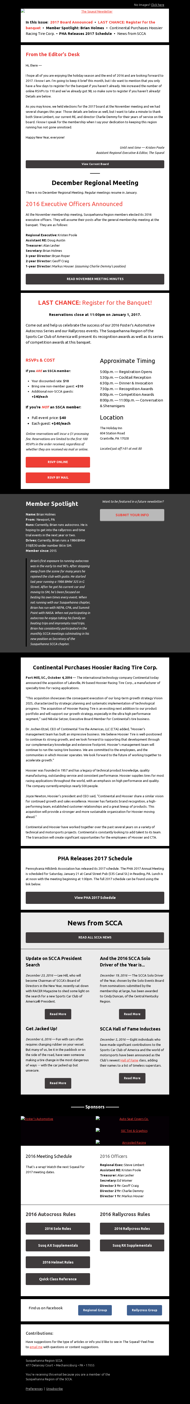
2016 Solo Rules (58, 1229)
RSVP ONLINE (58, 462)
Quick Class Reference (58, 1279)
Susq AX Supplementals (58, 1245)
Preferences (34, 1388)
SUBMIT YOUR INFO (132, 515)
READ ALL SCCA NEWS (94, 937)
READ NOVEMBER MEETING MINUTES (95, 279)
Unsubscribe (54, 1388)
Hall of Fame (129, 1060)
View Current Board (95, 164)
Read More (58, 1014)
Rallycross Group (144, 1310)
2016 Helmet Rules (58, 1262)
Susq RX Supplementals (132, 1245)
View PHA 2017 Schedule (95, 898)
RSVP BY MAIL (58, 477)
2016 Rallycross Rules (132, 1229)
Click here (157, 4)
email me (36, 1347)
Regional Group (95, 1310)
